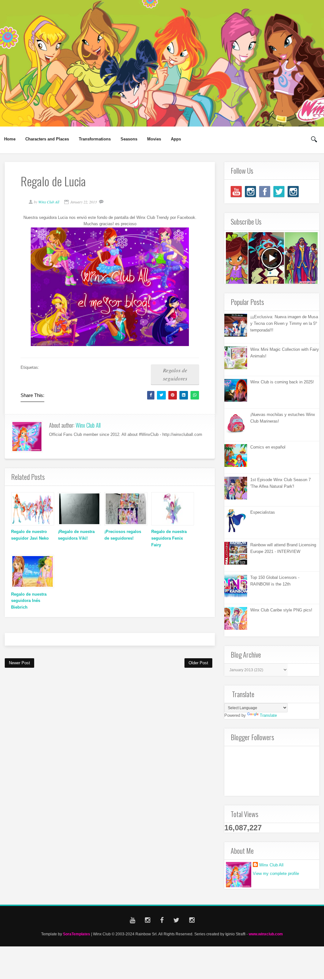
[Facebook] (264, 191)
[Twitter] (278, 191)
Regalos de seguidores (175, 374)
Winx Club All (88, 425)
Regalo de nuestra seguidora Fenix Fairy (169, 538)
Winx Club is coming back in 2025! (282, 382)
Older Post (198, 662)
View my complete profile (276, 873)
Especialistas (262, 512)
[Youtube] (236, 191)
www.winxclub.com (266, 934)
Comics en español (267, 447)
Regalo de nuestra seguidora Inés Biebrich (29, 601)
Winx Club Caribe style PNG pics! (281, 610)
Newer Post (19, 662)
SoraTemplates (76, 934)
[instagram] (250, 191)
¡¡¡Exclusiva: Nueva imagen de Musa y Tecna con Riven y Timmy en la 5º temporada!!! (284, 323)
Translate (268, 715)
